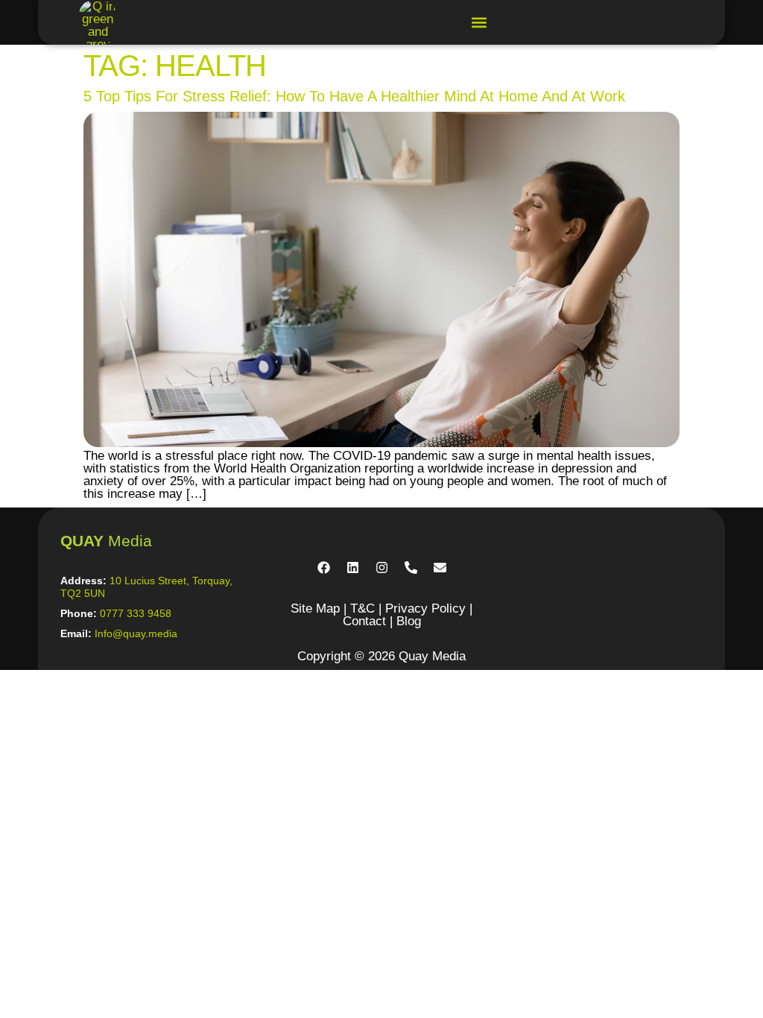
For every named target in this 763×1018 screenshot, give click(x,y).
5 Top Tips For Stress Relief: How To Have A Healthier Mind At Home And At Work (354, 96)
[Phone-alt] (410, 567)
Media (106, 540)
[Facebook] (323, 567)
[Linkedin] (352, 567)
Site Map (315, 608)
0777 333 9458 (135, 613)
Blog (408, 621)
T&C (362, 608)
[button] (479, 22)
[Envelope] (439, 567)
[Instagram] (381, 567)
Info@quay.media (136, 633)
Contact (364, 621)
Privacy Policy (425, 608)
